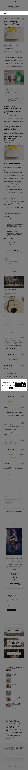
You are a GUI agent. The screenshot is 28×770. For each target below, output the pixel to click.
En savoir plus (16, 388)
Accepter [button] (20, 385)
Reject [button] (11, 388)
